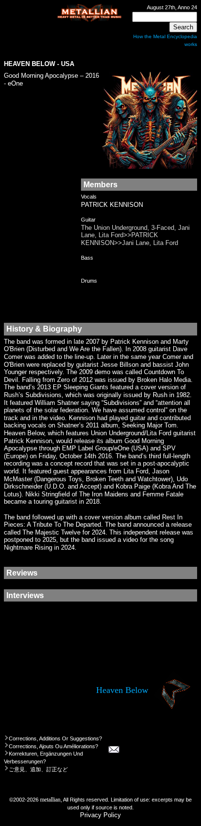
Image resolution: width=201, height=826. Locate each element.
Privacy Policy (100, 815)
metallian (50, 799)
